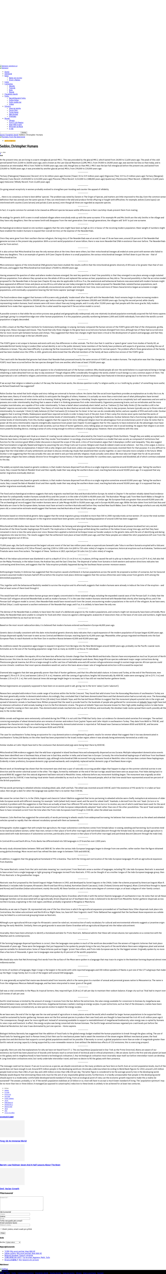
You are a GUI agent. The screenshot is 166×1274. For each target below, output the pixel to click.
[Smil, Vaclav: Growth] (12, 1184)
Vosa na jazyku (15, 108)
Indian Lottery (10, 1253)
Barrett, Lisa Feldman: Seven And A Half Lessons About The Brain (30, 1165)
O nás (11, 129)
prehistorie (8, 1107)
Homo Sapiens (9, 1098)
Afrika (7, 1090)
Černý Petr (13, 110)
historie (7, 1096)
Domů (7, 72)
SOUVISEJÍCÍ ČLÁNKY (7, 1117)
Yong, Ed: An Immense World (13, 1141)
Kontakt (100, 1273)
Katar (7, 76)
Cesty (7, 82)
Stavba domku (55, 1273)
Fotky (7, 96)
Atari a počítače (89, 1273)
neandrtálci (9, 1104)
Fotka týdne (14, 100)
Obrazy (12, 120)
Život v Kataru (14, 80)
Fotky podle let (15, 102)
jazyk (6, 1100)
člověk (7, 1092)
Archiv (2, 1242)
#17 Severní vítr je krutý (29, 1260)
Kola (11, 90)
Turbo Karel (13, 112)
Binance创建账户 (11, 1260)
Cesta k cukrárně (26, 1255)
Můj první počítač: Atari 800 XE (22, 1251)
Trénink (12, 88)
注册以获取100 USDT (13, 1257)
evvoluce (8, 1094)
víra (6, 1111)
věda (6, 1109)
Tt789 (7, 1251)
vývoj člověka (9, 1113)
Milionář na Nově (16, 127)
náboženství (9, 1102)
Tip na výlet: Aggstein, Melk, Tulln (36, 1257)
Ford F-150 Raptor (16, 122)
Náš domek (13, 114)
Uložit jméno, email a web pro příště (17, 1229)
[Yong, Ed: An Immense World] (12, 1137)
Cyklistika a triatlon (26, 1273)
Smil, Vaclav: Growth (9, 1188)
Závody (12, 86)
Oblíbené (8, 74)
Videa (11, 104)
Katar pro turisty (15, 78)
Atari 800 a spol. (15, 125)
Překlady (12, 116)
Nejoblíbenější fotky (17, 98)
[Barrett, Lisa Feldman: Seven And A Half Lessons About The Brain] (12, 1161)
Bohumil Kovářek (11, 1255)
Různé (11, 92)
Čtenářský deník (11, 94)
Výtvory (8, 106)
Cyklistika (9, 84)
